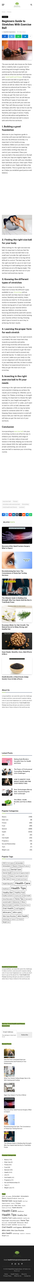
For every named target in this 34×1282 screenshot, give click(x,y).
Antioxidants (7, 866)
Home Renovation (8, 899)
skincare (7, 912)
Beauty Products (24, 866)
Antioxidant (19, 863)
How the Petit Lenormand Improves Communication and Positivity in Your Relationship (15, 1061)
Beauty (4, 817)
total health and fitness (13, 77)
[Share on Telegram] (25, 36)
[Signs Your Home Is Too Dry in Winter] (9, 1088)
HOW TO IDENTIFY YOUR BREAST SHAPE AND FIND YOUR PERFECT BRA (22, 781)
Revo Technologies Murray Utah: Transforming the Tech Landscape (23, 791)
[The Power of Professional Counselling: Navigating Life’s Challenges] (7, 771)
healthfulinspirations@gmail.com (19, 1260)
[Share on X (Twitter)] (12, 36)
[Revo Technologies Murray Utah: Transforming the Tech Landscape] (7, 792)
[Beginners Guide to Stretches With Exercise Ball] (17, 50)
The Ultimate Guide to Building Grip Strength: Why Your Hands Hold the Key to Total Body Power (17, 600)
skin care (17, 912)
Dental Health (7, 873)
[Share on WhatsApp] (18, 36)
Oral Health (5, 838)
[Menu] (3, 5)
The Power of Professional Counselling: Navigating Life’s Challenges (23, 771)
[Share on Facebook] (5, 36)
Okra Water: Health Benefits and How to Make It (22, 802)
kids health (28, 899)
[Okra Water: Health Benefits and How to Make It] (7, 802)
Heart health (26, 895)
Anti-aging (11, 863)
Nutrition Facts (25, 905)
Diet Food (16, 873)
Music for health (7, 905)
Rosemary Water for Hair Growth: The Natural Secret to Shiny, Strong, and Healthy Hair (15, 627)
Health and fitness (22, 879)
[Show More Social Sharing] (30, 36)
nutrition (16, 905)
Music (23, 902)
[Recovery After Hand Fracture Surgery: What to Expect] (17, 535)
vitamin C (13, 919)
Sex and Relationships (8, 844)
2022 (4, 863)
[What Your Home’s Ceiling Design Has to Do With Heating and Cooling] (9, 1071)
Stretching (18, 292)
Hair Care (6, 879)
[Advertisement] (17, 194)
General (5, 794)
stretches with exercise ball (11, 504)
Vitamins (20, 919)
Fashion (5, 876)
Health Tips (18, 888)
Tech (3, 847)
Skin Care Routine (9, 916)
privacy (7, 1035)
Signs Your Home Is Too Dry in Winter (15, 1095)
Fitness (9, 12)
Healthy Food (19, 893)
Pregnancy (5, 841)
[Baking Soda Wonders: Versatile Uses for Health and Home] (7, 761)
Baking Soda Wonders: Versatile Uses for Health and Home (22, 761)
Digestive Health (24, 873)
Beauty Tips (6, 870)
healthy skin (18, 895)
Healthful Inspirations (9, 32)
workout (21, 507)
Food (4, 804)
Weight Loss (5, 850)
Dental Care (16, 869)
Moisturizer (16, 902)
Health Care (22, 883)
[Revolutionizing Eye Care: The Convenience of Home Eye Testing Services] (17, 560)
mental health (7, 902)
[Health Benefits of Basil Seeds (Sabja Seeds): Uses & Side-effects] (17, 666)
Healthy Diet (8, 893)
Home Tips (19, 899)
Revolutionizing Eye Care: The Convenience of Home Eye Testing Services (14, 573)
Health (5, 764)
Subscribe (24, 1035)
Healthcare (6, 888)
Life (4, 774)
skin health (23, 916)
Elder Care (5, 820)
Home (3, 12)
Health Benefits (8, 883)
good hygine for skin (21, 876)
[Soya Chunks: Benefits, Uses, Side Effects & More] (17, 641)
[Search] (31, 5)
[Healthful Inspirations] (17, 4)
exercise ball (18, 431)
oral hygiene (19, 908)
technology (6, 919)
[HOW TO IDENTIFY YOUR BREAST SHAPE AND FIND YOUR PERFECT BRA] (7, 781)
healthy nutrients (8, 895)
